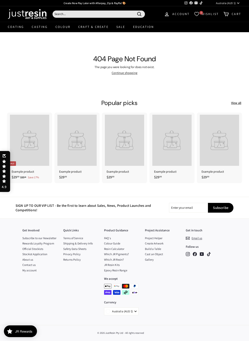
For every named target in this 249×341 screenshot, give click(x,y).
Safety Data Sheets (74, 249)
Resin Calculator (114, 249)
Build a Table (153, 249)
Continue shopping (124, 73)
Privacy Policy (72, 254)
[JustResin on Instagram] (188, 254)
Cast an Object (154, 254)
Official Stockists (32, 249)
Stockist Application (34, 254)
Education (143, 27)
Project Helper (153, 238)
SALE (120, 27)
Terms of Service (73, 238)
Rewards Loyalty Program (38, 243)
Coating (16, 27)
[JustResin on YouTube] (202, 254)
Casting (39, 27)
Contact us (29, 265)
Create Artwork (154, 243)
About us (27, 259)
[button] (5, 171)
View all (236, 103)
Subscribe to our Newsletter (39, 238)
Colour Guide (112, 243)
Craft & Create (93, 27)
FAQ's (107, 238)
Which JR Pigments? (116, 254)
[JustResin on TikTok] (209, 254)
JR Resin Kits (112, 265)
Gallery (149, 259)
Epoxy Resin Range (115, 270)
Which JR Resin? (114, 259)
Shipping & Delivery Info (78, 243)
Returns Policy (72, 259)
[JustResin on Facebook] (195, 254)
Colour (62, 27)
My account (29, 270)
